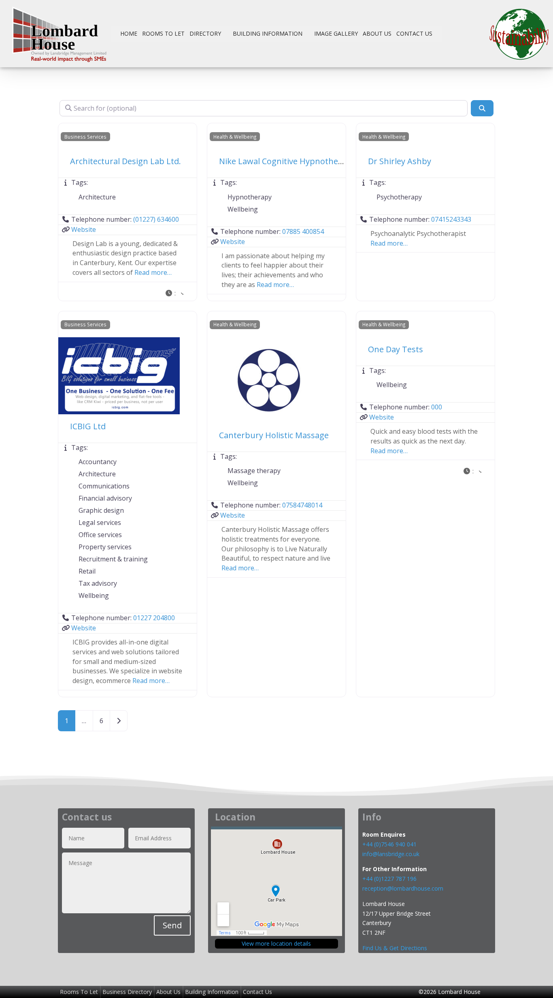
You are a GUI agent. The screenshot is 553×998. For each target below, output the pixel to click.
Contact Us (414, 33)
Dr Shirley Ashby (399, 161)
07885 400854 (303, 231)
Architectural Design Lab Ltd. (125, 161)
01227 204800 (154, 617)
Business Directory (127, 992)
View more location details (276, 943)
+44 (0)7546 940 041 (389, 844)
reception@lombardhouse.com (402, 888)
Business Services (85, 136)
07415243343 (451, 219)
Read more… (153, 272)
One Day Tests (395, 349)
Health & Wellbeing (234, 136)
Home (128, 33)
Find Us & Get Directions (394, 948)
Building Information (267, 33)
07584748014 (302, 505)
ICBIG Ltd (88, 426)
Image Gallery (336, 33)
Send (172, 925)
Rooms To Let (163, 33)
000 (436, 407)
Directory (205, 33)
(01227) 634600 (156, 219)
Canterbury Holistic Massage (274, 435)
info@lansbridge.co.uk (390, 854)
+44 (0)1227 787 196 (390, 878)
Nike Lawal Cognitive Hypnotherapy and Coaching (314, 161)
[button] (174, 294)
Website (83, 229)
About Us (377, 33)
